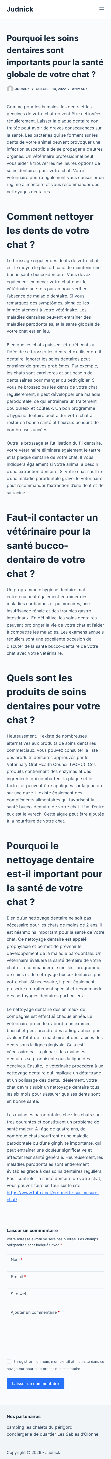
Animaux (80, 89)
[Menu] (101, 9)
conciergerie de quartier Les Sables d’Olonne (52, 1434)
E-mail (18, 1276)
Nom (17, 1259)
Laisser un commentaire (35, 1383)
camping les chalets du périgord (39, 1427)
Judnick (20, 9)
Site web (19, 1293)
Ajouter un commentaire (35, 1312)
